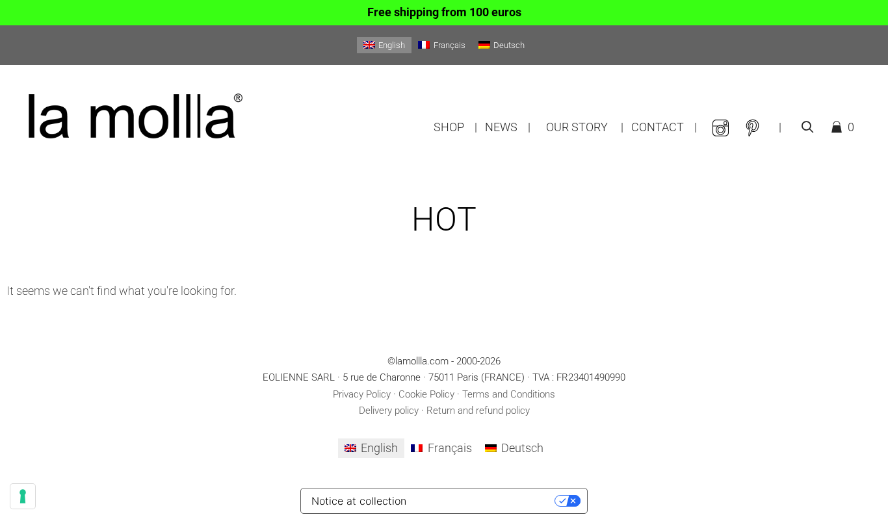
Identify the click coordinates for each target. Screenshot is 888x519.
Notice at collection (358, 500)
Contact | (664, 127)
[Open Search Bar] (807, 127)
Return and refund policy (478, 410)
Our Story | (584, 127)
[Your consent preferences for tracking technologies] (22, 496)
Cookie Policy (426, 394)
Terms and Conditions (508, 394)
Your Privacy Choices (485, 500)
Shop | (455, 127)
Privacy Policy (362, 394)
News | (507, 127)
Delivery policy (389, 410)
